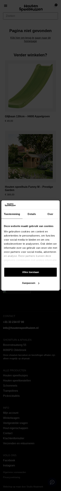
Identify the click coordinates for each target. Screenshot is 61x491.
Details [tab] (32, 214)
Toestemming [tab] (12, 214)
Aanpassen (28, 282)
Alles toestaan (30, 272)
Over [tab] (50, 214)
